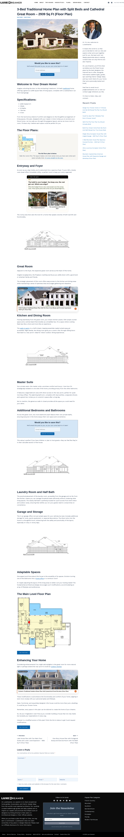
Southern (20, 17)
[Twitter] (63, 800)
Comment (22, 758)
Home (36, 2)
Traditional (27, 17)
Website (62, 779)
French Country (90, 800)
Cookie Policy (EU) (65, 834)
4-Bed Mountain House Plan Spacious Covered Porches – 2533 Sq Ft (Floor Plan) (94, 142)
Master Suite (25, 382)
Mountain (88, 803)
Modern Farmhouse (91, 819)
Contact (87, 2)
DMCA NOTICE (36, 834)
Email (41, 779)
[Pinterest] (111, 2)
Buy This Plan (23, 652)
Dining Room (41, 315)
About (42, 2)
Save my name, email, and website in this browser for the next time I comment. (43, 784)
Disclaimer (29, 834)
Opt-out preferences (47, 834)
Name (20, 779)
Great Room (25, 266)
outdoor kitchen (56, 666)
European (88, 814)
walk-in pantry (25, 328)
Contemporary (89, 811)
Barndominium (90, 809)
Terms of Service (11, 834)
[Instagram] (66, 800)
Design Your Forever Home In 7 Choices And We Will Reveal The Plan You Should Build (95, 110)
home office (40, 578)
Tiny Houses (49, 2)
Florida (87, 817)
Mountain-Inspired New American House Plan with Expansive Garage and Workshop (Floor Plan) (94, 156)
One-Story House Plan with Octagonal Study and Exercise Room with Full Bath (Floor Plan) (64, 739)
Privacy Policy (20, 834)
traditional (66, 88)
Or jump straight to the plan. (54, 158)
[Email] (60, 800)
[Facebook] (108, 2)
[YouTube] (69, 800)
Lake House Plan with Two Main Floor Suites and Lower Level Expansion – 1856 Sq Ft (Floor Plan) (31, 739)
